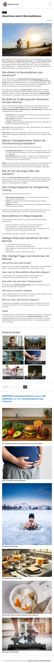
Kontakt (36, 660)
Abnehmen (7, 395)
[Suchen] (25, 387)
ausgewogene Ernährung (23, 396)
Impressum (30, 660)
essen (14, 399)
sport (41, 399)
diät (44, 396)
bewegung (37, 396)
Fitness (4, 12)
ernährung (7, 398)
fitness (19, 399)
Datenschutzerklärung (45, 660)
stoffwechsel (7, 401)
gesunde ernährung (30, 399)
